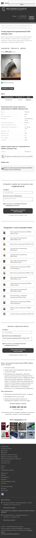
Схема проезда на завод (8, 481)
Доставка (3, 488)
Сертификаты (5, 477)
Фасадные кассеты (6, 448)
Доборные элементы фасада (9, 456)
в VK (24, 420)
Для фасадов (5, 446)
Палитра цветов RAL (7, 486)
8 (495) (18, 186)
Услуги (3, 466)
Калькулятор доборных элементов (11, 458)
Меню (6, 3)
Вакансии (3, 479)
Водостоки (4, 452)
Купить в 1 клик (7, 88)
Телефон (6, 189)
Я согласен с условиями (16, 204)
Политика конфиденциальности (10, 533)
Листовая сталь (5, 463)
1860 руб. (28, 100)
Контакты (3, 483)
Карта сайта (4, 490)
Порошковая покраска (7, 470)
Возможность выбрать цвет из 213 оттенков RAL (19, 156)
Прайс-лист (4, 473)
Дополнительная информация (12, 196)
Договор (3, 475)
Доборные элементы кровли (9, 454)
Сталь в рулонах (5, 460)
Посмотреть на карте (9, 507)
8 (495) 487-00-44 (18, 407)
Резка (2, 468)
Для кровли (4, 450)
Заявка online (31, 17)
